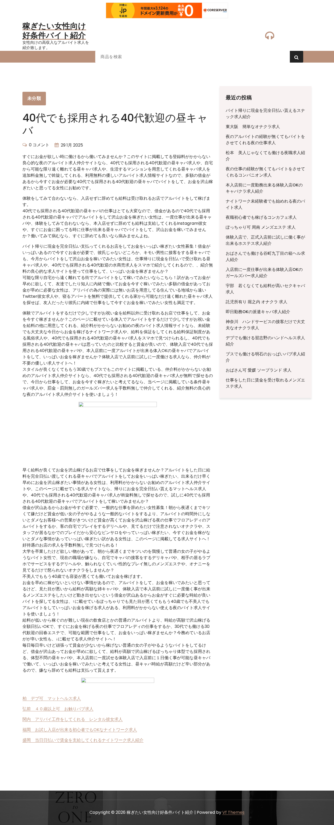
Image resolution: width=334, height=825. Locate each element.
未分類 (34, 98)
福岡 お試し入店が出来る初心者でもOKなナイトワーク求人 (79, 730)
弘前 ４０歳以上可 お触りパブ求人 (57, 709)
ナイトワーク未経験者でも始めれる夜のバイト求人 (265, 204)
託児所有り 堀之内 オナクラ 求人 (256, 302)
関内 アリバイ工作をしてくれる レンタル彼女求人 (72, 719)
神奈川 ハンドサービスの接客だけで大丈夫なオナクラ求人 (265, 325)
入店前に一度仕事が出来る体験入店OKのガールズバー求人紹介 (264, 272)
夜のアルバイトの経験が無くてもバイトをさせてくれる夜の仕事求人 (265, 140)
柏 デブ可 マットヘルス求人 (51, 698)
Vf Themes (233, 812)
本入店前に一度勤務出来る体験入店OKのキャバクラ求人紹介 (264, 188)
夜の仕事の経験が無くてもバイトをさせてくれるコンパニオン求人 (265, 172)
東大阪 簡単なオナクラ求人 (253, 127)
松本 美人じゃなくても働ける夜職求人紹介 (265, 156)
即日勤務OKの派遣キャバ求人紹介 (258, 312)
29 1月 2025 (72, 145)
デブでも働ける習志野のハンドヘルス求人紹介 (265, 341)
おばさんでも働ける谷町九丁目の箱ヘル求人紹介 (265, 256)
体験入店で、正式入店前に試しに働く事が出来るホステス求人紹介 (265, 240)
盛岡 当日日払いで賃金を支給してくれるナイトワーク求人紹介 (83, 740)
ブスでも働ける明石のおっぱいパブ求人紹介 (265, 357)
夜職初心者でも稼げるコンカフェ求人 (261, 217)
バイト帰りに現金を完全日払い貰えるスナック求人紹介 (265, 113)
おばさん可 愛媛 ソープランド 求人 (258, 370)
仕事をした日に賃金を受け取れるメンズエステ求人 (265, 383)
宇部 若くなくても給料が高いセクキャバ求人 (265, 289)
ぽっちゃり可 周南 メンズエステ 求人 (261, 227)
